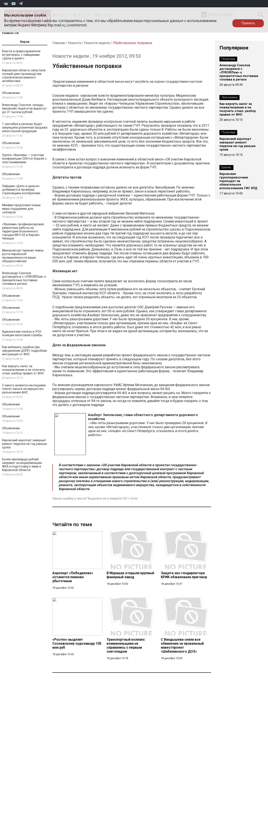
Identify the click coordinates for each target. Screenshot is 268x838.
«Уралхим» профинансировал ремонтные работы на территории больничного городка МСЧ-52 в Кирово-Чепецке (23, 231)
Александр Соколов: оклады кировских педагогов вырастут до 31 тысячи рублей (24, 108)
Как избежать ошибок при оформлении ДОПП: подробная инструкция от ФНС (24, 350)
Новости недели (97, 43)
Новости (10, 32)
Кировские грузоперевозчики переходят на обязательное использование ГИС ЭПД (238, 181)
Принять (248, 23)
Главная (58, 43)
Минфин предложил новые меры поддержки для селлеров (21, 208)
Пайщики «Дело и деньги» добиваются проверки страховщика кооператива (21, 189)
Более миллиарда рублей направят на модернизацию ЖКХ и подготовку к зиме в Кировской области (22, 465)
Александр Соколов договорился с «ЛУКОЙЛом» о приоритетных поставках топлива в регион (24, 278)
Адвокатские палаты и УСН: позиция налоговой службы (22, 333)
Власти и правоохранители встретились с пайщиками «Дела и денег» (21, 54)
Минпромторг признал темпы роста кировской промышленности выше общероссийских (23, 256)
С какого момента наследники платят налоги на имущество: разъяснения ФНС (24, 389)
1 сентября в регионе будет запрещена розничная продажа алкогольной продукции (24, 127)
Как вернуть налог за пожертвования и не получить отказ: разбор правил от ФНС (23, 369)
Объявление (11, 93)
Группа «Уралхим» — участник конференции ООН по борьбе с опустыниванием (24, 158)
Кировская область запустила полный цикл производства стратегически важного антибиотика (23, 76)
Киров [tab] (25, 42)
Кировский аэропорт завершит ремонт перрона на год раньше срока (24, 444)
